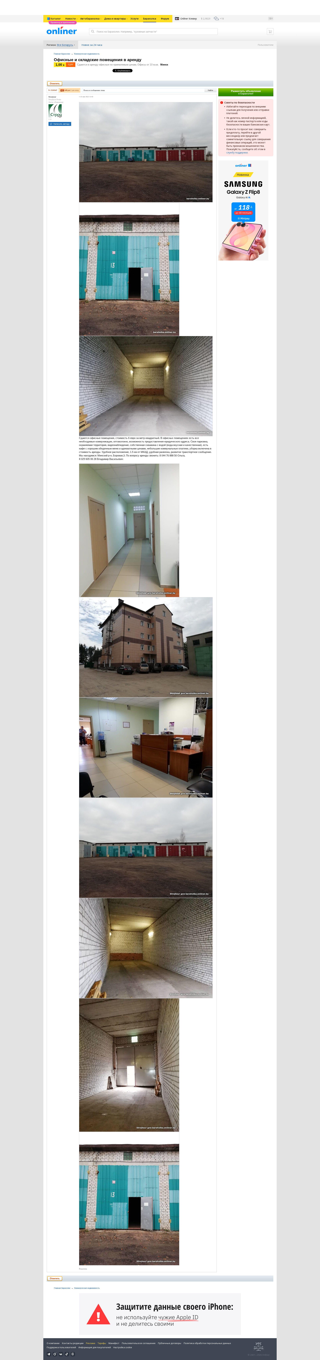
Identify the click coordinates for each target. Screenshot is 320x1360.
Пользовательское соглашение (139, 1343)
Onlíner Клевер (188, 18)
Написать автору (62, 124)
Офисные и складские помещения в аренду (97, 59)
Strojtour (52, 97)
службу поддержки (237, 152)
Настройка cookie (122, 1347)
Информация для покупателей (94, 1347)
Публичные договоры (169, 1343)
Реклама (90, 1343)
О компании (53, 1343)
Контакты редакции (73, 1343)
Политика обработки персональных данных (207, 1343)
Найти (210, 90)
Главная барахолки (62, 54)
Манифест (113, 1343)
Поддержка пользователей (61, 1347)
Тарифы (102, 1343)
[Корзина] (270, 31)
